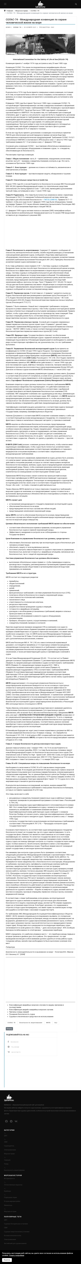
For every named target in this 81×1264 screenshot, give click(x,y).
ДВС (5, 1135)
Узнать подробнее (16, 1255)
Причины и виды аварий (19, 1012)
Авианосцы (8, 1205)
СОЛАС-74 (17, 27)
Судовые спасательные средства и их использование (31, 1016)
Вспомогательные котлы (12, 1235)
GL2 (56, 1022)
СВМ (5, 1142)
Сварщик (7, 1160)
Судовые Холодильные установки (16, 1224)
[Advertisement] (40, 232)
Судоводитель (9, 1146)
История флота (9, 1178)
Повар (6, 1164)
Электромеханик (10, 1150)
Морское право (9, 1154)
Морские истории (10, 1211)
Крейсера (7, 1191)
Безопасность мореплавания (31, 1022)
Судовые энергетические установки (16, 1231)
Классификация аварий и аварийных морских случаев (31, 1010)
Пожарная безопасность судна (22, 1014)
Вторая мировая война (12, 1201)
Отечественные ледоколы (13, 1185)
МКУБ (48, 1022)
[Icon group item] (6, 1121)
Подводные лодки (10, 1197)
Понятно (7, 1260)
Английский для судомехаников (15, 1243)
